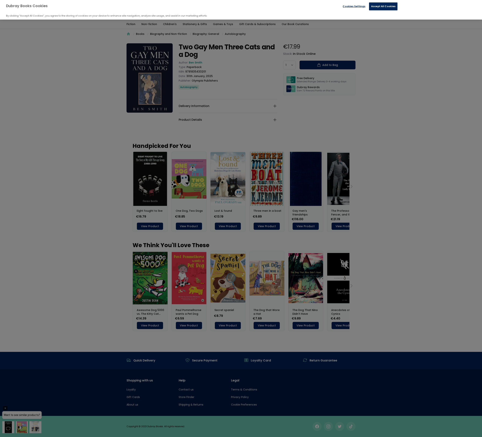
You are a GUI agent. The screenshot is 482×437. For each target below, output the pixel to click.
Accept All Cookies (383, 6)
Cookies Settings (354, 6)
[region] (241, 10)
